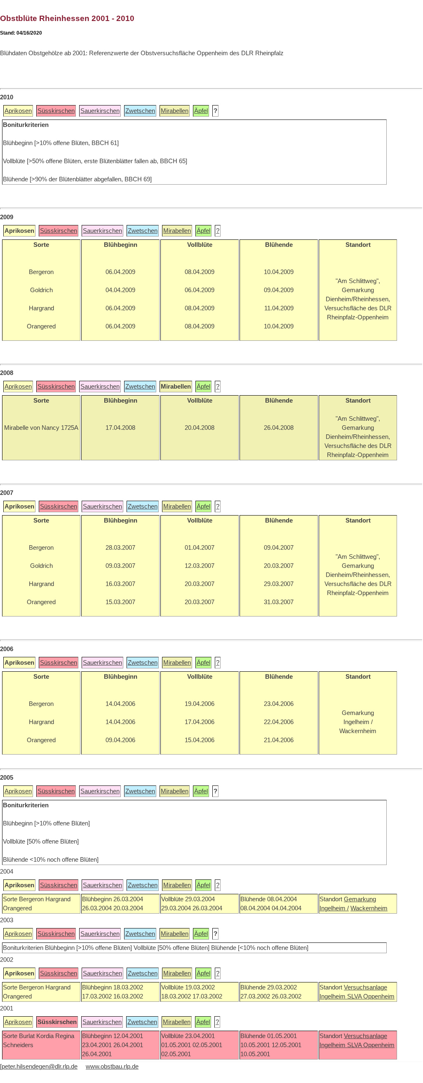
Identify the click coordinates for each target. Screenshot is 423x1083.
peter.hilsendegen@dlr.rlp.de (40, 1066)
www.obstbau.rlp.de (112, 1066)
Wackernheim (369, 908)
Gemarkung (360, 899)
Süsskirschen (56, 111)
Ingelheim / (334, 908)
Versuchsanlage (365, 987)
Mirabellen (174, 111)
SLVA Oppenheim (371, 996)
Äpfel (201, 111)
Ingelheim (333, 996)
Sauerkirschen (100, 111)
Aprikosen (18, 111)
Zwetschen (140, 111)
